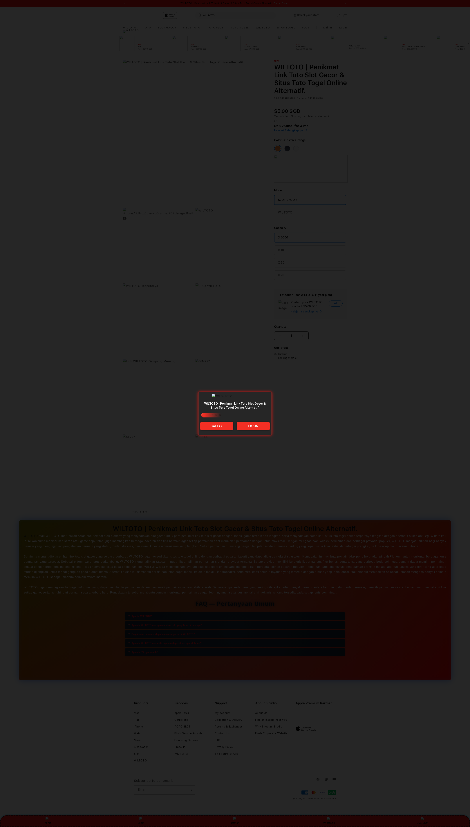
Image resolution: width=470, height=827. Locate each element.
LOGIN (253, 426)
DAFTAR (217, 426)
